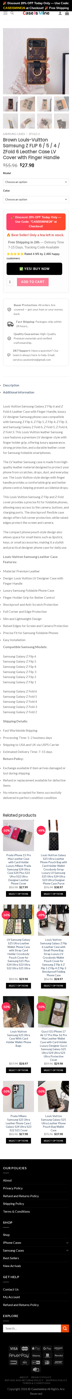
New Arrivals (12, 1266)
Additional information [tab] (18, 392)
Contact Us (11, 1289)
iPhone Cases (12, 1242)
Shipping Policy (13, 1203)
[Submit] (65, 1328)
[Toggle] (67, 1242)
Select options (18, 894)
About (7, 1180)
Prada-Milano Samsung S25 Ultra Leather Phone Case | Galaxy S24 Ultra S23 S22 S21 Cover (18, 1123)
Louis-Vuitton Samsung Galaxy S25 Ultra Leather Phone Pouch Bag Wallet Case (53, 1123)
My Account (11, 1297)
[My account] (60, 13)
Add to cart (32, 282)
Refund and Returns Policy (21, 1196)
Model (7, 173)
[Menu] (5, 13)
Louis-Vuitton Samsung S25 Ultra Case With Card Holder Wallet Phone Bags (18, 1038)
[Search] (12, 13)
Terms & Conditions (16, 1211)
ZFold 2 (34, 134)
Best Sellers (11, 1258)
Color (6, 190)
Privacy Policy (13, 1188)
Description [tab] (11, 385)
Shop (6, 1235)
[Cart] (67, 13)
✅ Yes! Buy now (34, 269)
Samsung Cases (14, 134)
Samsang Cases (13, 1250)
